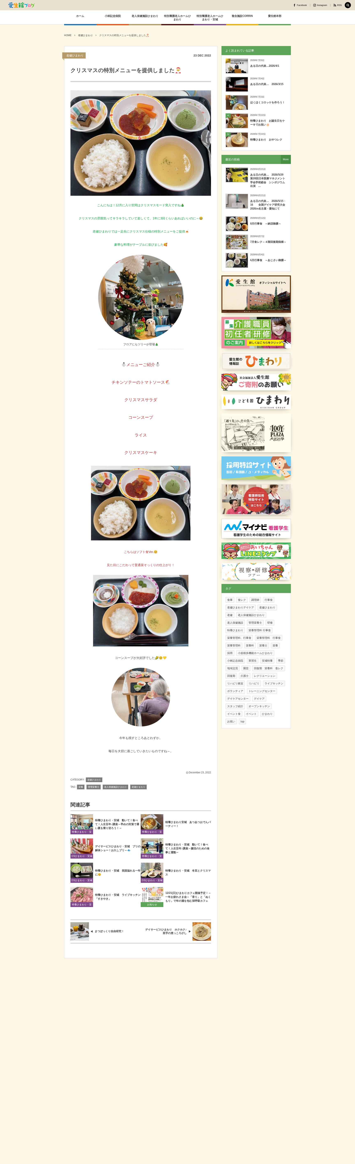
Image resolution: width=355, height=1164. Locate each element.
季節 (280, 660)
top (242, 721)
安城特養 (267, 660)
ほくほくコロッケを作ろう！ (267, 102)
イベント (251, 713)
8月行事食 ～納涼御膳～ (265, 223)
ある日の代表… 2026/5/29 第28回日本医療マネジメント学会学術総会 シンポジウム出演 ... (268, 180)
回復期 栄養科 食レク (268, 668)
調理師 (255, 599)
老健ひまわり (75, 55)
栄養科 (250, 645)
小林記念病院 (235, 660)
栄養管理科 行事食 (260, 630)
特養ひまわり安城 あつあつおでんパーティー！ (188, 824)
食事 (230, 599)
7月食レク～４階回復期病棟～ (268, 241)
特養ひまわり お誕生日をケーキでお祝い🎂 (267, 122)
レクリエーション (264, 675)
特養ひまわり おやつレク (266, 139)
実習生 (253, 660)
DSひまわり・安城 (81, 856)
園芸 (246, 668)
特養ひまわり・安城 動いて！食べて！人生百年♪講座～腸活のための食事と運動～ (187, 848)
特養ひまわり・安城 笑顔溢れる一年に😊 (118, 872)
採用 (230, 653)
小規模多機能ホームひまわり (255, 653)
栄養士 (263, 645)
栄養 (80, 787)
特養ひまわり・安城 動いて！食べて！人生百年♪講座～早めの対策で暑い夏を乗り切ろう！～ (117, 824)
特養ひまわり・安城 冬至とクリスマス (188, 872)
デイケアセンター (238, 698)
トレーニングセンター (262, 691)
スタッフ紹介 (235, 706)
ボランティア (235, 691)
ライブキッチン (274, 683)
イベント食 (234, 713)
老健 (230, 615)
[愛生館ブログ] (21, 5)
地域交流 (232, 668)
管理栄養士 (93, 787)
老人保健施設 (235, 622)
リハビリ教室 (235, 683)
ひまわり (267, 713)
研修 (270, 622)
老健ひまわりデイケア (240, 607)
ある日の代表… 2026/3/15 (266, 84)
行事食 (269, 599)
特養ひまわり (235, 630)
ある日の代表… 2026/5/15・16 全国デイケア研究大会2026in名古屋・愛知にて (268, 204)
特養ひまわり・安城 (82, 832)
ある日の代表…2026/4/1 (264, 65)
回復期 (231, 675)
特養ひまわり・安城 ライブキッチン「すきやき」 (118, 896)
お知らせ (152, 904)
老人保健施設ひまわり (115, 787)
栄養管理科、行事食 (239, 637)
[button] (348, 5)
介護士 (245, 675)
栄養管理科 (234, 645)
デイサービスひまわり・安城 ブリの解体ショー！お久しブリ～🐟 (118, 848)
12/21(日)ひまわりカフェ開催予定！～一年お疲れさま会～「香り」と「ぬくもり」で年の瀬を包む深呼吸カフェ (188, 896)
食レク (242, 599)
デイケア (259, 698)
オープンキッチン (259, 706)
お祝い (231, 721)
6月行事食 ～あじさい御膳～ (268, 260)
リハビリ (254, 683)
